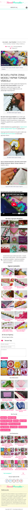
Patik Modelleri (23, 427)
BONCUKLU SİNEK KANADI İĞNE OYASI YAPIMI (21, 400)
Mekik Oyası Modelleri (14, 424)
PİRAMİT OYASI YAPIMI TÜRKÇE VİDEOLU (7, 299)
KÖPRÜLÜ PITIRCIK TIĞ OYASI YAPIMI (7, 320)
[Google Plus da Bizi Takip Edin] (21, 481)
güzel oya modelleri (8, 260)
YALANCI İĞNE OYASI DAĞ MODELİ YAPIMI (20, 320)
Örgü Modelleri (5, 427)
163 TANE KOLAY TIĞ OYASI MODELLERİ (21, 444)
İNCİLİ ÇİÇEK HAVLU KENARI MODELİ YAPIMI (7, 330)
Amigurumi (3, 417)
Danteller (16, 420)
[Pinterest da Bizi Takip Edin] (17, 481)
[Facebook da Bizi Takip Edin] (7, 481)
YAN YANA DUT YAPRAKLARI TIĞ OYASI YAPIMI (21, 287)
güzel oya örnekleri (7, 262)
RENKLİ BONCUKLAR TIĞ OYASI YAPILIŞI (7, 309)
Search (23, 473)
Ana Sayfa (5, 42)
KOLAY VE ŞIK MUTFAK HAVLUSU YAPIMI (20, 330)
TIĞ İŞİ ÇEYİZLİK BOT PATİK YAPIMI (7, 389)
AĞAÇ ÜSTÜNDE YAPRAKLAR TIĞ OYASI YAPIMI (21, 276)
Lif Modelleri (4, 424)
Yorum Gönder (4, 358)
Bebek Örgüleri (12, 417)
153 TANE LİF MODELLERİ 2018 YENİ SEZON (7, 457)
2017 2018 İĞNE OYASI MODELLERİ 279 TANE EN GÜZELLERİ (7, 445)
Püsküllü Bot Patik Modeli (8, 133)
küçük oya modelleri (19, 259)
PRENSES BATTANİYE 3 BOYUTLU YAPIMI (21, 389)
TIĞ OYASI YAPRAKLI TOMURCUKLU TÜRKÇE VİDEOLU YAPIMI (7, 288)
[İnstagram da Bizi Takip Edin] (14, 481)
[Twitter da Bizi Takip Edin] (10, 481)
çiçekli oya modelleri (19, 260)
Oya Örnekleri (12, 42)
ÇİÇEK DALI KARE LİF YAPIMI (7, 410)
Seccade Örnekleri (5, 430)
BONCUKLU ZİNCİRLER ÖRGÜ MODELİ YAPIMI (7, 400)
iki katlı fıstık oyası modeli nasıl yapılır (12, 255)
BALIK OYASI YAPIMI (7, 276)
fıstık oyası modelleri (21, 257)
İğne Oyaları (23, 420)
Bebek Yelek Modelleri (6, 420)
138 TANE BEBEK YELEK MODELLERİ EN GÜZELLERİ (7, 469)
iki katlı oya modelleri (8, 259)
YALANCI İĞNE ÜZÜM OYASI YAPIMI (21, 299)
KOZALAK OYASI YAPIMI (21, 308)
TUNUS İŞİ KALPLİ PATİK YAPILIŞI (20, 411)
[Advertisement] (14, 24)
